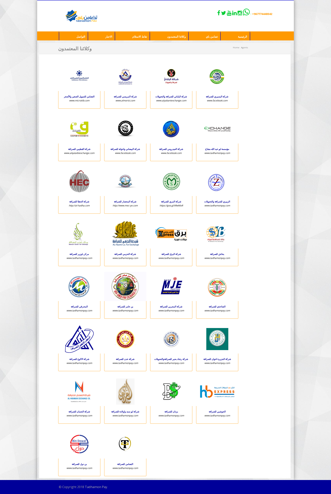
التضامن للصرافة (125, 464)
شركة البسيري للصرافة (217, 96)
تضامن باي (212, 36)
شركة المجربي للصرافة (171, 306)
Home (236, 47)
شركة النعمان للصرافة (79, 411)
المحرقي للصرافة (79, 306)
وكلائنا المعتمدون (176, 36)
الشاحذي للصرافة (217, 306)
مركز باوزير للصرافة (79, 254)
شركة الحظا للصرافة (79, 201)
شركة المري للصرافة (171, 201)
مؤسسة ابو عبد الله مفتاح (217, 149)
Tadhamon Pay (96, 487)
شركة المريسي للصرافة (125, 96)
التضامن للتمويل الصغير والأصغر (79, 96)
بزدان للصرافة (171, 411)
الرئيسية (242, 36)
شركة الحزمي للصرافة (125, 254)
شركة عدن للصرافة (125, 359)
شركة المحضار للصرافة (125, 201)
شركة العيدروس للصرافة (171, 149)
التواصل (80, 36)
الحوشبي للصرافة (217, 411)
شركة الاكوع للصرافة (79, 359)
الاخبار (108, 36)
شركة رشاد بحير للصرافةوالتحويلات (171, 359)
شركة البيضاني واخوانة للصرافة (125, 149)
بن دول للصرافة (79, 464)
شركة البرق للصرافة (171, 254)
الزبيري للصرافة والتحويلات (217, 201)
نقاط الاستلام (139, 36)
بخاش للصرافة (217, 254)
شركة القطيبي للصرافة (79, 149)
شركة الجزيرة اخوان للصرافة (217, 359)
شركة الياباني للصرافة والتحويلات (171, 96)
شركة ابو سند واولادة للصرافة (125, 411)
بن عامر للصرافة (125, 306)
